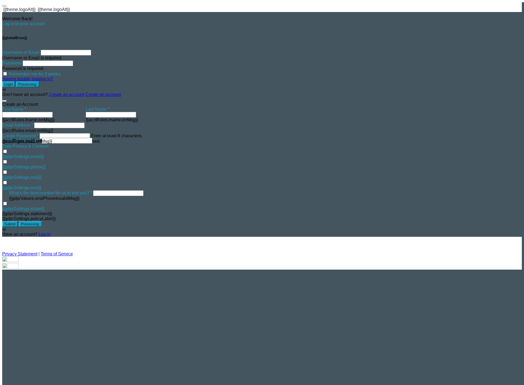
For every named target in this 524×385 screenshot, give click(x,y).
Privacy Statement (19, 254)
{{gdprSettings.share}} (23, 208)
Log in (44, 234)
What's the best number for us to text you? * (50, 193)
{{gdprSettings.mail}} (21, 177)
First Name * (14, 109)
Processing (27, 84)
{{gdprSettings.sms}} (21, 187)
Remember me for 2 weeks (35, 74)
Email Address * (17, 125)
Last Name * (97, 109)
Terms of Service (57, 254)
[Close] (4, 101)
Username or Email (21, 52)
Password (12, 63)
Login (8, 84)
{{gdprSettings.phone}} (24, 167)
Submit (10, 224)
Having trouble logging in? (27, 79)
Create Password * (20, 135)
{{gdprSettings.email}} (23, 156)
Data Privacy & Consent (25, 146)
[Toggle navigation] (4, 6)
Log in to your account (23, 23)
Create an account (66, 94)
